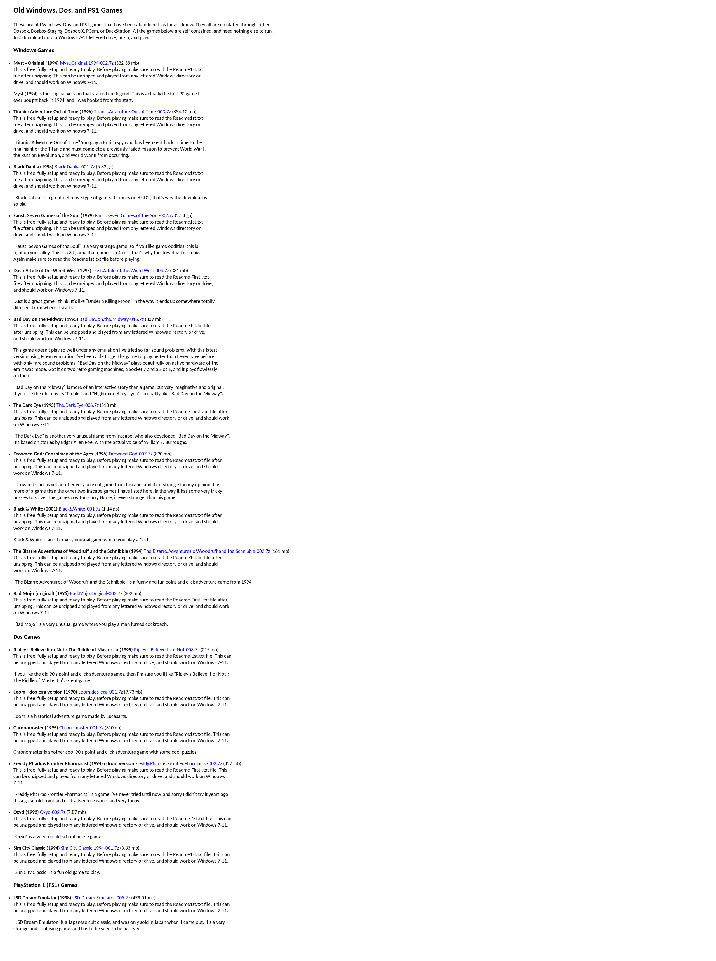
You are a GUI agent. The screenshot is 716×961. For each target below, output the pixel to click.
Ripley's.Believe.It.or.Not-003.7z (166, 650)
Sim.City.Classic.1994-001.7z (90, 848)
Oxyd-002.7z (52, 812)
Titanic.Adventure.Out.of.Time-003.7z (132, 112)
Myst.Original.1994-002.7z (87, 63)
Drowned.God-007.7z (130, 454)
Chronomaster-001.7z (81, 728)
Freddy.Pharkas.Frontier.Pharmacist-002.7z (178, 764)
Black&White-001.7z (79, 509)
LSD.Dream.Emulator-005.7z (101, 898)
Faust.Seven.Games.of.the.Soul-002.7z (134, 215)
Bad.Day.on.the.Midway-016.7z (111, 319)
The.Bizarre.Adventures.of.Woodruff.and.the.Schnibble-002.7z (207, 551)
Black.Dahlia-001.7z (75, 167)
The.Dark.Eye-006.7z (77, 405)
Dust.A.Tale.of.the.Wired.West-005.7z (131, 271)
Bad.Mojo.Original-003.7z (96, 593)
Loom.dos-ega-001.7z (100, 692)
